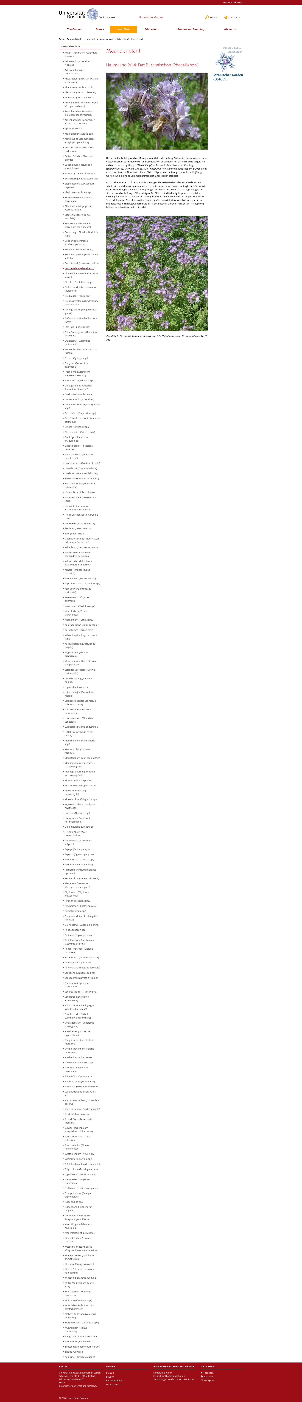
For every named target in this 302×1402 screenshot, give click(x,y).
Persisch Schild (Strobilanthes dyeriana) (80, 871)
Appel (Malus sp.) (74, 128)
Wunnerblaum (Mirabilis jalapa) (82, 1322)
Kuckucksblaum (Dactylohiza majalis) (80, 645)
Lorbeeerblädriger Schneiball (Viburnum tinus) (80, 702)
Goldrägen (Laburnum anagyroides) (77, 438)
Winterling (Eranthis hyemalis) (81, 1277)
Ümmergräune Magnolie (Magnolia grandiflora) (78, 1217)
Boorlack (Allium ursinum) (79, 249)
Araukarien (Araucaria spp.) (79, 133)
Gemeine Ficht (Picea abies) (79, 399)
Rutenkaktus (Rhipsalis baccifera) (82, 967)
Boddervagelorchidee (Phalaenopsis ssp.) (76, 242)
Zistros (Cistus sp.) (74, 1351)
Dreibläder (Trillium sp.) (77, 295)
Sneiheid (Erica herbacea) (78, 1057)
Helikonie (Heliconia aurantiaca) (82, 478)
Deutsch (227, 2)
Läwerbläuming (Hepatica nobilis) (78, 680)
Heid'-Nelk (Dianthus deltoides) (81, 473)
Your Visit (124, 29)
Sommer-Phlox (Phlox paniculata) (76, 1069)
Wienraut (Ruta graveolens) (79, 1264)
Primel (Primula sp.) (75, 910)
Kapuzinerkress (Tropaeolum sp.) (82, 583)
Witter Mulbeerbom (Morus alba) (79, 1284)
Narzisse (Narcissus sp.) (77, 813)
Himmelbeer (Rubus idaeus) (80, 492)
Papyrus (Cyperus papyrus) (79, 854)
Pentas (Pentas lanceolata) (79, 864)
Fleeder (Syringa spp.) (76, 358)
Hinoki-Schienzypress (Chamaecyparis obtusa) (77, 507)
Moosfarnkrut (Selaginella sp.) (81, 799)
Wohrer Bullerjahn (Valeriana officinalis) (80, 1315)
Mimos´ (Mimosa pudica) (78, 780)
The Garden (74, 29)
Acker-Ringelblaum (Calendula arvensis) (81, 54)
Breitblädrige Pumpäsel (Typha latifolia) (81, 256)
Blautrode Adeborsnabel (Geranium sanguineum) (78, 225)
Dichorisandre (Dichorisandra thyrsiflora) (80, 289)
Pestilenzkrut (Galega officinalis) (82, 878)
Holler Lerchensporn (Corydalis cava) (81, 516)
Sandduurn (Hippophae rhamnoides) (77, 984)
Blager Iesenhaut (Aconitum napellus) (80, 185)
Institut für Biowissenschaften (169, 1375)
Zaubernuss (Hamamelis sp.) (80, 1341)
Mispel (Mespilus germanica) (80, 785)
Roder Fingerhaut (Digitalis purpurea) (79, 950)
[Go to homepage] (88, 14)
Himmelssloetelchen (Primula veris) (80, 499)
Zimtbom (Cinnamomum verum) (82, 1346)
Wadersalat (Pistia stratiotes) (80, 1232)
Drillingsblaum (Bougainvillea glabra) (80, 311)
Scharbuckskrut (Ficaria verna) (81, 991)
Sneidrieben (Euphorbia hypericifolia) (77, 1033)
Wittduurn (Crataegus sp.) (78, 1300)
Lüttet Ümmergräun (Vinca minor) (79, 733)
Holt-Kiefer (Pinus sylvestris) (80, 523)
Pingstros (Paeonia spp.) (77, 900)
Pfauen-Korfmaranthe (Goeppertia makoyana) (77, 885)
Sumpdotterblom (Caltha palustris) (78, 1138)
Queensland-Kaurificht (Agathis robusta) (81, 917)
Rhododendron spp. (75, 929)
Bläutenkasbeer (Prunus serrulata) (77, 216)
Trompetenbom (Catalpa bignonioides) (78, 1195)
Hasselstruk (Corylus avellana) (81, 468)
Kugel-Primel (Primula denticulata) (76, 654)
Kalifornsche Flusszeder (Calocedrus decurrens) (77, 554)
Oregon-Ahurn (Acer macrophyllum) (76, 833)
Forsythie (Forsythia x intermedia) (76, 364)
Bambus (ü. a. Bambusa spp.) (80, 173)
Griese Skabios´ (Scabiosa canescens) (79, 447)
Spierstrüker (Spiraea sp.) (78, 1076)
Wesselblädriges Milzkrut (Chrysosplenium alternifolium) (81, 1248)
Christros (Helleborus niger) (79, 282)
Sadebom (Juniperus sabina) (80, 972)
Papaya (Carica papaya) (77, 849)
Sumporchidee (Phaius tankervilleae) (77, 1147)
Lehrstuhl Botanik (162, 1372)
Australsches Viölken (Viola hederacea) (79, 149)
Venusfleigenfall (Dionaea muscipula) (78, 1226)
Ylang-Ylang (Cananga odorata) (81, 1336)
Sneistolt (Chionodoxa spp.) (79, 1062)
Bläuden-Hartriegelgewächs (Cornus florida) (79, 207)
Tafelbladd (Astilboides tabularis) (82, 1164)
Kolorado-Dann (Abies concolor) (82, 624)
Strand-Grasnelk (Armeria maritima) (78, 1121)
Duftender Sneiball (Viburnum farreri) (81, 320)
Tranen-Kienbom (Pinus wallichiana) (77, 1181)
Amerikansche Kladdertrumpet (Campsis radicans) (81, 104)
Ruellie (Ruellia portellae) (78, 962)
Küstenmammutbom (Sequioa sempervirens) (81, 662)
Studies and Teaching (191, 29)
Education (151, 29)
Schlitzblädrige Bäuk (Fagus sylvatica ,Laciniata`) (79, 1007)
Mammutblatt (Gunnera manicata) (77, 751)
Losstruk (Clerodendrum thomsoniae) (78, 711)
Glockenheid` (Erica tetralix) (80, 432)
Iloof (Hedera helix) (75, 533)
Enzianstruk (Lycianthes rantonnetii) (77, 342)
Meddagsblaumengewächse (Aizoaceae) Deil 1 (80, 764)
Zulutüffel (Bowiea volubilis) (80, 1356)
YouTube (208, 1376)
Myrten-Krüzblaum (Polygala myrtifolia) (80, 806)
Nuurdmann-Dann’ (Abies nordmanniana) (78, 819)
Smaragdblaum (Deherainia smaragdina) (79, 1024)
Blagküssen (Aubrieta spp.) (79, 192)
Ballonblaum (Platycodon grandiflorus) (78, 166)
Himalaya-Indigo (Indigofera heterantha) (80, 485)
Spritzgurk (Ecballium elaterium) (82, 1086)
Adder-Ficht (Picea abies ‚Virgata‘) (77, 63)
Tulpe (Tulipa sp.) (74, 1201)
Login (239, 2)
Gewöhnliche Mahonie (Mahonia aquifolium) (82, 420)
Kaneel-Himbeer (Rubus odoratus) (77, 571)
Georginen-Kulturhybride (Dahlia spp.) (82, 406)
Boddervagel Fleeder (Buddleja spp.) (81, 233)
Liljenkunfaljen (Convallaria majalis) (79, 693)
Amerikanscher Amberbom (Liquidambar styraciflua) (79, 113)
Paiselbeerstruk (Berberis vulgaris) (78, 842)
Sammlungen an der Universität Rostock (174, 1379)
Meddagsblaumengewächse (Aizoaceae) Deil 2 (80, 773)
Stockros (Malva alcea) (77, 1113)
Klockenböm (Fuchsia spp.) (79, 619)
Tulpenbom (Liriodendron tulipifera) (78, 1208)
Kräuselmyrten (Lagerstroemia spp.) (81, 636)
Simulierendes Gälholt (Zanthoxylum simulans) (78, 1015)
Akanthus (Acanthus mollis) (79, 87)
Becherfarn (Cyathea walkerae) (81, 178)
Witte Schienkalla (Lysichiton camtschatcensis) (80, 1307)
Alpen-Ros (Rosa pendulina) (79, 97)
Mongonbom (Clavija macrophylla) (76, 792)
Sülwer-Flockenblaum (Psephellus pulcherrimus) (79, 1129)
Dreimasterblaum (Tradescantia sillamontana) (81, 302)
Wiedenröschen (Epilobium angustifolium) (79, 1257)
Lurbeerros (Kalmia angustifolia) (82, 726)
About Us (230, 29)
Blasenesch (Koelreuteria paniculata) (78, 199)
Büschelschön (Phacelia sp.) (79, 268)
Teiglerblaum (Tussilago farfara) (81, 1169)
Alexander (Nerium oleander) (80, 92)
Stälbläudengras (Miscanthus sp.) (80, 1093)
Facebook (208, 1372)
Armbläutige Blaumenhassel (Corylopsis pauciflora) (80, 140)
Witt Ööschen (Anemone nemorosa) (78, 1293)
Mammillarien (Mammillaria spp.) (80, 742)
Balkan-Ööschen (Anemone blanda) (79, 157)
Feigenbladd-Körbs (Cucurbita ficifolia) (81, 351)
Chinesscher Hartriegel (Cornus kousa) (81, 275)
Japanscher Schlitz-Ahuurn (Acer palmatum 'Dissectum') (82, 540)
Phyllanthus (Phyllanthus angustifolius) (78, 893)
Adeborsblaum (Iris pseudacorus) (75, 71)
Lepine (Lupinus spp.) (76, 687)
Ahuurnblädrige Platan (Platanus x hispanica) (82, 80)
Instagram (209, 1380)
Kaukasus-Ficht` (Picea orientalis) (77, 599)
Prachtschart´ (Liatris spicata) (80, 905)
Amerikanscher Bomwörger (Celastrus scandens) (80, 121)
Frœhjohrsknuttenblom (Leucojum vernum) (77, 373)
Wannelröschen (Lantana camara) (78, 1239)
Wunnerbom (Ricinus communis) (76, 1329)
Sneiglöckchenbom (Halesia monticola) (79, 1041)
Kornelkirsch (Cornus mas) (79, 629)
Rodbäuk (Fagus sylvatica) (78, 935)
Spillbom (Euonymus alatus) (80, 1081)
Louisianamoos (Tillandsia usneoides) (79, 719)
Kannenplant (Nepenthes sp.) (80, 578)
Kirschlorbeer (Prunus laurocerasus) (76, 612)
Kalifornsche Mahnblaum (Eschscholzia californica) (78, 562)
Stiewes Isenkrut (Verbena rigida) (82, 1108)
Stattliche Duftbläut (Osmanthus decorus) (82, 1102)
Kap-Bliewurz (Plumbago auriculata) (78, 590)
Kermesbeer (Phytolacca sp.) (80, 605)
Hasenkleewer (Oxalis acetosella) (82, 463)
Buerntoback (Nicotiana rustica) (81, 263)
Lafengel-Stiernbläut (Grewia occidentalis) (80, 671)
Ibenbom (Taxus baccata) (78, 528)
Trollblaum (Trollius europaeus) (81, 1187)
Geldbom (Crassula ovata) (78, 394)
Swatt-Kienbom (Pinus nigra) (80, 1153)
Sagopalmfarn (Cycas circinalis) (81, 977)
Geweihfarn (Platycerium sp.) (80, 413)
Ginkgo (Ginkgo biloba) (77, 426)
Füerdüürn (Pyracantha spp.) (80, 380)
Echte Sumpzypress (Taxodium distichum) (81, 333)
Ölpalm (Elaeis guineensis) (79, 826)
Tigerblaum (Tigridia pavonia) (80, 1174)
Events (100, 29)
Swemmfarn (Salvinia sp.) (78, 1158)
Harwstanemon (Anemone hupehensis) (79, 456)
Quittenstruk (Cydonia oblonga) (81, 924)
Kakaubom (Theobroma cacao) (81, 547)
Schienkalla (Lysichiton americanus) (77, 998)
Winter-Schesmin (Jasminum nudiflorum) (80, 1270)
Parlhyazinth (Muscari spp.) (79, 859)
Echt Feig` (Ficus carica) (77, 326)
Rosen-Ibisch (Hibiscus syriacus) (82, 957)
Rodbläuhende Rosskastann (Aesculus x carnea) (80, 941)
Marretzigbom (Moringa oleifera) (82, 757)
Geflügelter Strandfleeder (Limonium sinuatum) (78, 387)
